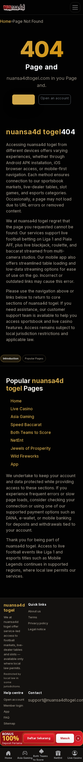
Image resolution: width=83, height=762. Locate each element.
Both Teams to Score (31, 432)
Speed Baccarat (26, 424)
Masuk (65, 738)
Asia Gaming (22, 416)
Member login (13, 705)
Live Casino (22, 409)
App (14, 464)
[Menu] (75, 7)
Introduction (10, 358)
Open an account (55, 98)
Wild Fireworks (25, 456)
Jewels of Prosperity (31, 448)
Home (5, 21)
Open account (14, 699)
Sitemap (9, 723)
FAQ (6, 717)
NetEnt (17, 440)
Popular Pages (34, 358)
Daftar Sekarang (39, 738)
